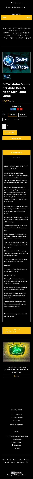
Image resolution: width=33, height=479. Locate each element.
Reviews (16, 157)
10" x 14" (12, 115)
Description (16, 153)
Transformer (21, 462)
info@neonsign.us (17, 3)
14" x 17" (22, 115)
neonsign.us (16, 14)
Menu (4, 17)
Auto (9, 28)
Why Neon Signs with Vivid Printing (17, 436)
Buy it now (16, 138)
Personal (6, 462)
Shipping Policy (17, 439)
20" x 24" (17, 119)
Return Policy (17, 442)
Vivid (4, 460)
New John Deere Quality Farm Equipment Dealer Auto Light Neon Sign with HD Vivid (16, 369)
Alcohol (20, 460)
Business (26, 460)
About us (17, 448)
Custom (13, 462)
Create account (18, 7)
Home (4, 28)
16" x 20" (6, 119)
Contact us (17, 445)
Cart (28, 17)
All (27, 462)
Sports (9, 460)
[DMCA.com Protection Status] (16, 472)
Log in (9, 7)
